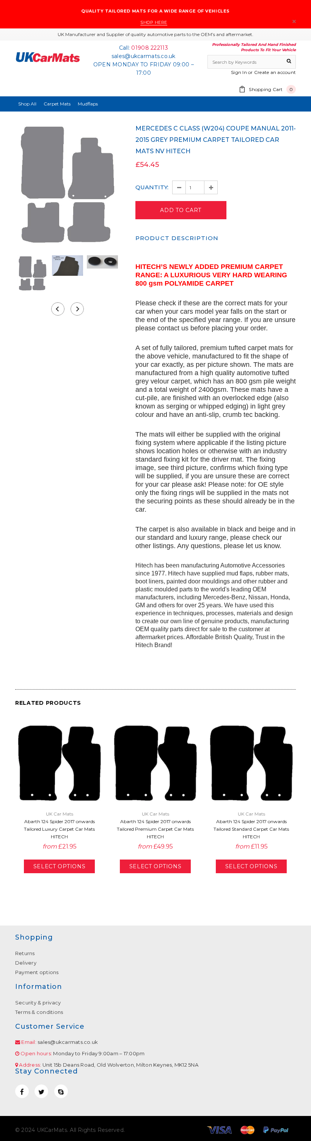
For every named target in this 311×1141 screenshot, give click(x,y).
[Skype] (61, 1091)
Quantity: (151, 187)
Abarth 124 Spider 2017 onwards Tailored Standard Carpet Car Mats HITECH (251, 829)
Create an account (275, 72)
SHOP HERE (153, 22)
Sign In (239, 72)
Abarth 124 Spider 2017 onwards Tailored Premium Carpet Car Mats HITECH (155, 829)
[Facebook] (22, 1091)
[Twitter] (41, 1091)
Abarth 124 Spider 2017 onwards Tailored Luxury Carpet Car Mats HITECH (59, 829)
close (294, 21)
